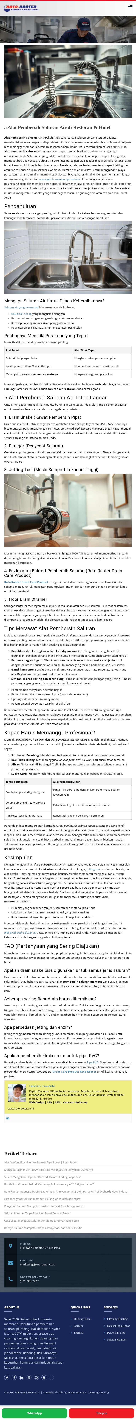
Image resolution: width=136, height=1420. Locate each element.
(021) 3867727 (29, 1281)
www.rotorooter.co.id (21, 1108)
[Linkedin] (7, 1118)
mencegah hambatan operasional (59, 179)
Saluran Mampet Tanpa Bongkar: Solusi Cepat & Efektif (37, 1213)
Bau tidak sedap (21, 313)
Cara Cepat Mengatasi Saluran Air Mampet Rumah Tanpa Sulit (41, 1220)
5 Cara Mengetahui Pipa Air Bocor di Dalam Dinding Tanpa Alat (42, 1177)
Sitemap (78, 1332)
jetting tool (94, 869)
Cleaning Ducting (117, 1318)
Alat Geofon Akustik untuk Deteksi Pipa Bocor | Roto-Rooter (41, 1162)
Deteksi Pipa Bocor (118, 1325)
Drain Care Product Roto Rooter (74, 1071)
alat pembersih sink (79, 452)
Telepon (101, 1413)
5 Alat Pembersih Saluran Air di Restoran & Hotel (57, 127)
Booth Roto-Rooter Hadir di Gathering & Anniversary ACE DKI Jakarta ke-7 (49, 1184)
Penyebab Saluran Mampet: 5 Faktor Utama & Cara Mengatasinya (44, 1206)
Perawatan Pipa (116, 1332)
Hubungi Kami (82, 1318)
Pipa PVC (92, 1062)
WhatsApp (34, 1413)
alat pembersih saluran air (20, 932)
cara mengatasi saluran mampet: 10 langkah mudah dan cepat (42, 1199)
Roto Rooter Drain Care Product (26, 582)
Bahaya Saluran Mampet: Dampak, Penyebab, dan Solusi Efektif (43, 1228)
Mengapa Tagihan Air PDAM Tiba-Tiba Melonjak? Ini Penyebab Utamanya (48, 1169)
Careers (78, 1325)
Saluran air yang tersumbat (21, 307)
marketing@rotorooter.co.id (37, 1264)
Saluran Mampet (116, 1339)
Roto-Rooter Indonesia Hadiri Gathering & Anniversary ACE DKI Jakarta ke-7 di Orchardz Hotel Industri (66, 1191)
